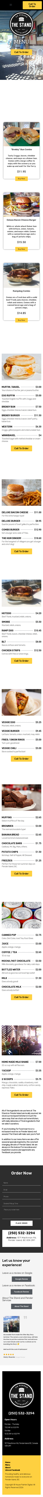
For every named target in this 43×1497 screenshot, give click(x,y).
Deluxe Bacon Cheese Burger (21, 220)
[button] (11, 5)
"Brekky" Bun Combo (21, 149)
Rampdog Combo (21, 291)
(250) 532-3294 (21, 1233)
